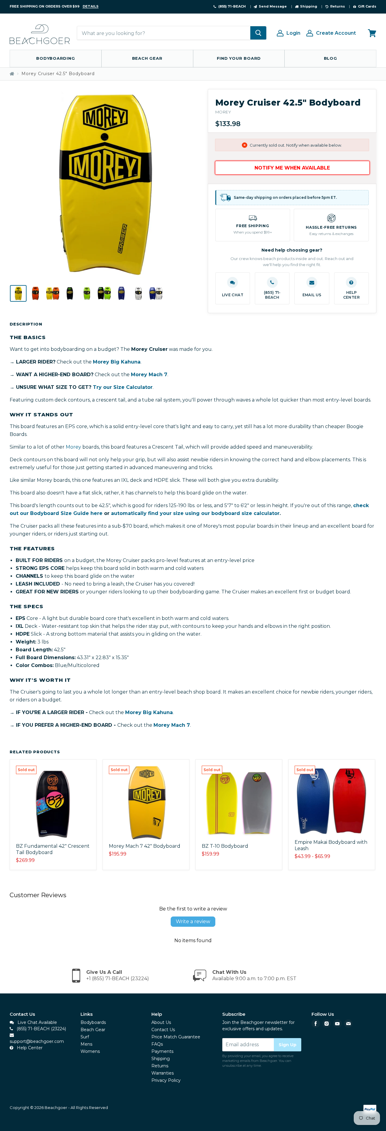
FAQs (157, 1044)
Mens (86, 1044)
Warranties (162, 1073)
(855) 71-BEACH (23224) (40, 1028)
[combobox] (163, 33)
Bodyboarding (55, 58)
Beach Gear (147, 58)
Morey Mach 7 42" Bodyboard (144, 846)
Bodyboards (93, 1022)
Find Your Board (239, 58)
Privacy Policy (166, 1080)
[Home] (12, 73)
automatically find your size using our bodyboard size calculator (195, 513)
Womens (90, 1051)
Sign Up (287, 1044)
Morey (223, 112)
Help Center (29, 1047)
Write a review (193, 921)
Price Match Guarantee (175, 1037)
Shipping (160, 1058)
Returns (159, 1066)
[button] (232, 288)
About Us (161, 1022)
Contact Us (163, 1029)
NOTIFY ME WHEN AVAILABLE (292, 168)
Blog (330, 58)
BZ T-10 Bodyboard (225, 846)
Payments (162, 1051)
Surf (85, 1037)
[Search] (258, 33)
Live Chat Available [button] (36, 1022)
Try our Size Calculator (123, 387)
